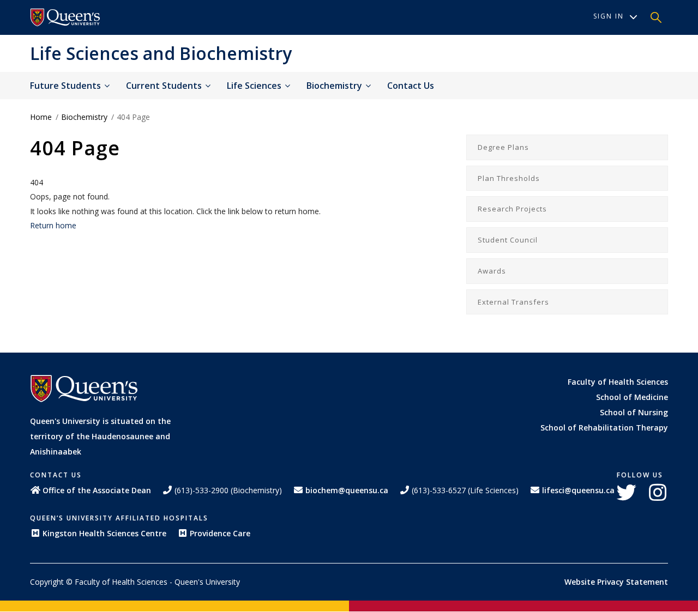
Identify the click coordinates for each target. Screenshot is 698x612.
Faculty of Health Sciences (618, 382)
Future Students (66, 86)
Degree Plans (503, 147)
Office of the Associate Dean (97, 490)
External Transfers (513, 302)
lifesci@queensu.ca (578, 490)
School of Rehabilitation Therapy (604, 427)
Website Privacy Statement (616, 582)
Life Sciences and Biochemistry (161, 53)
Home (41, 117)
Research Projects (512, 209)
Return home (53, 225)
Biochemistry (335, 86)
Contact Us (410, 86)
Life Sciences (255, 86)
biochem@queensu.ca (346, 490)
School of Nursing (634, 412)
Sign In (608, 16)
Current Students (165, 86)
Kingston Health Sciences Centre (104, 533)
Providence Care (220, 533)
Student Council (508, 240)
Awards (492, 271)
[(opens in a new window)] (65, 17)
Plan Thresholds (509, 178)
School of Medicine (632, 397)
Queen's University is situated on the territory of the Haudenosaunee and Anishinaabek (100, 436)
